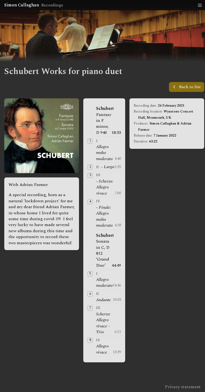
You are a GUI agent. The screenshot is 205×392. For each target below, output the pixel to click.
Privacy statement (183, 387)
